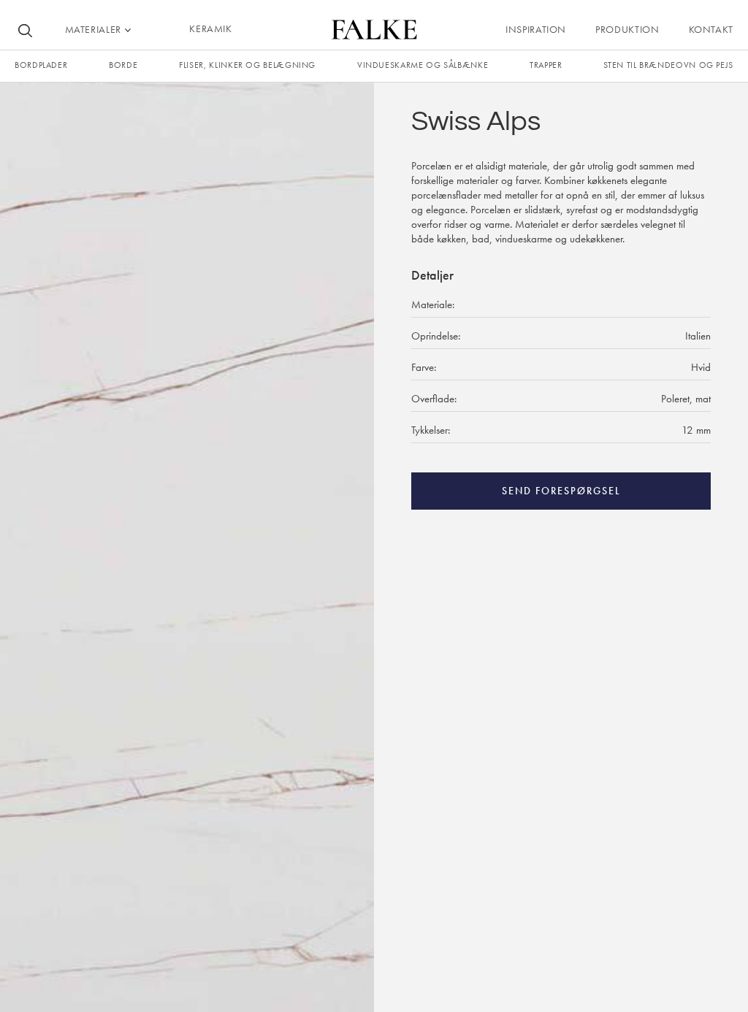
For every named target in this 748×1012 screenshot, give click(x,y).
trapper (546, 65)
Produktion (627, 29)
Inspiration (535, 29)
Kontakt (711, 29)
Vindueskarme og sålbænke (422, 65)
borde (123, 65)
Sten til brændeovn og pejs (668, 65)
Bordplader (41, 65)
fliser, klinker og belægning (247, 65)
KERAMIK (210, 28)
